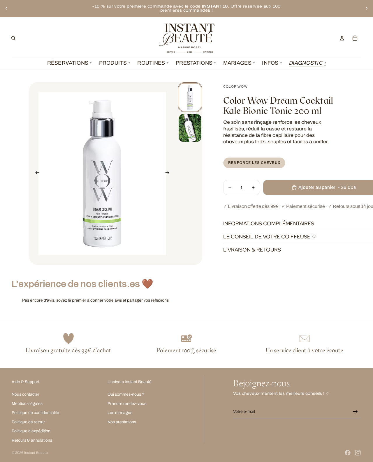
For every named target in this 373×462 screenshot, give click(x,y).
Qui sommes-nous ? (126, 394)
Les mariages (120, 412)
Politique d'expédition (31, 431)
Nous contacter (25, 394)
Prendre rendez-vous (127, 403)
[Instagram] (357, 452)
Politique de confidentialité (35, 412)
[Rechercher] (13, 38)
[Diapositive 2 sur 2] (190, 128)
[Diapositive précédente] (6, 8)
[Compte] (342, 38)
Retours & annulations (32, 440)
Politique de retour (28, 421)
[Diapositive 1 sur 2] (190, 97)
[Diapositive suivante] (366, 8)
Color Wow (235, 86)
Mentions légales (27, 403)
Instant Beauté (36, 453)
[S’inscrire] (355, 412)
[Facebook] (347, 452)
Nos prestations (122, 421)
